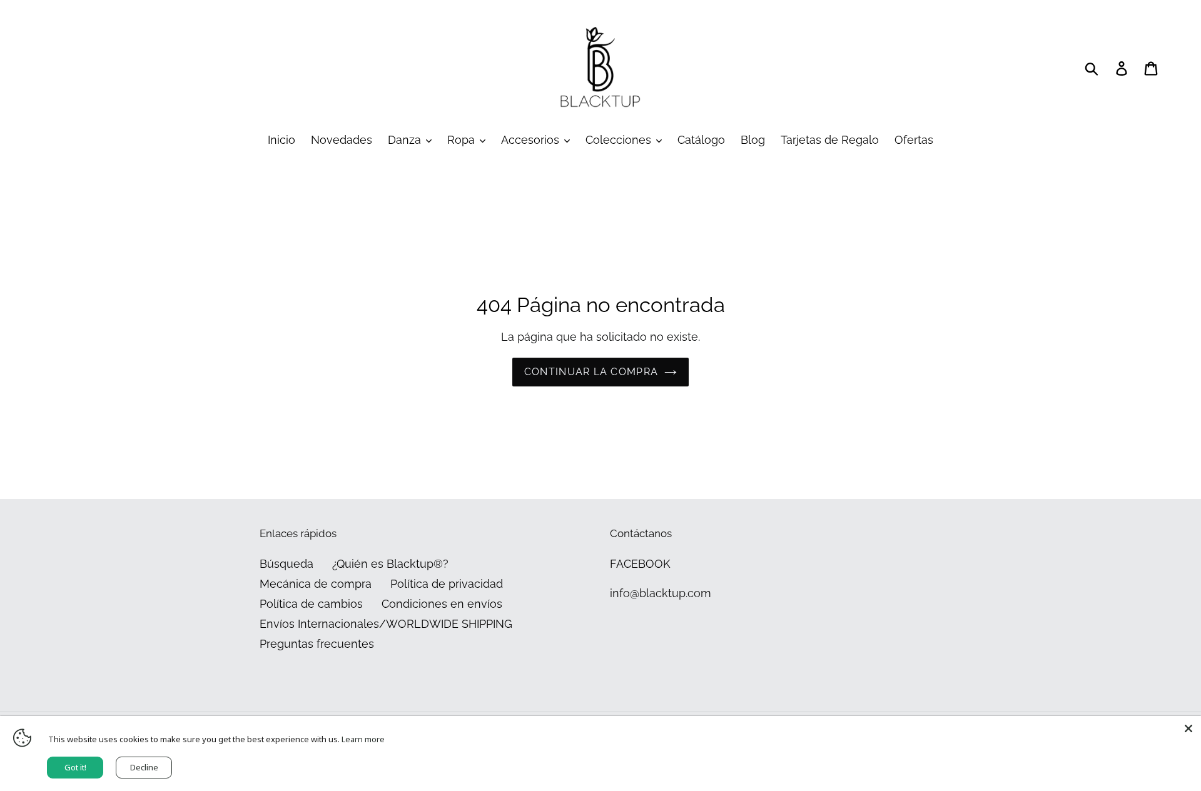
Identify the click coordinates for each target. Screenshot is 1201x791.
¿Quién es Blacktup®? (390, 563)
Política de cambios (311, 603)
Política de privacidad (446, 583)
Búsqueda (286, 563)
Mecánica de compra (316, 583)
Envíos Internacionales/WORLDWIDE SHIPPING (386, 623)
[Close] (1188, 728)
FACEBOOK (640, 563)
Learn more (363, 739)
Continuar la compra (591, 372)
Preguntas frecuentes (317, 643)
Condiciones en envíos (442, 603)
